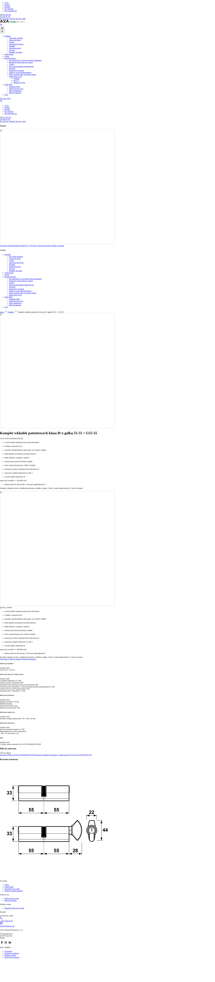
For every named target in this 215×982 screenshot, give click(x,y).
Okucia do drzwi (15, 40)
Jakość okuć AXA (15, 76)
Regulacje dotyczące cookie (14, 908)
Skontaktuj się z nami (12, 889)
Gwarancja (8, 951)
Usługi (6, 56)
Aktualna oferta (14, 87)
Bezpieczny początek (16, 70)
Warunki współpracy (11, 953)
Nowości (12, 68)
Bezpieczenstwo (10, 58)
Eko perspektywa (10, 11)
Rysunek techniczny (29, 659)
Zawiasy (12, 50)
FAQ (6, 95)
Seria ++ (16, 81)
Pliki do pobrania (15, 93)
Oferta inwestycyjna (16, 89)
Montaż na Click (19, 83)
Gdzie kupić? (9, 54)
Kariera (7, 5)
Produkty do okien (15, 52)
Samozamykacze (15, 48)
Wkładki (12, 46)
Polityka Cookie (10, 955)
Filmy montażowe (15, 91)
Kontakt (7, 7)
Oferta (6, 885)
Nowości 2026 (5, 99)
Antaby (11, 42)
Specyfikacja (4, 659)
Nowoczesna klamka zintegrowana (21, 66)
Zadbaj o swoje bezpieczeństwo (20, 72)
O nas (6, 3)
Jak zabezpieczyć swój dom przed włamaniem (25, 60)
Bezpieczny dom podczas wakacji (21, 62)
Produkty (7, 36)
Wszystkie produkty (16, 38)
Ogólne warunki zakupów (13, 891)
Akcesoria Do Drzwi (16, 44)
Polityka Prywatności (11, 957)
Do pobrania (8, 9)
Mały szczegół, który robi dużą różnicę (22, 74)
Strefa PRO (8, 85)
